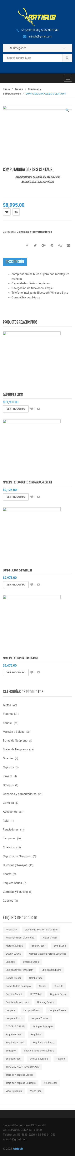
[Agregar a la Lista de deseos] (32, 409)
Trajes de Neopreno (15, 749)
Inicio (6, 89)
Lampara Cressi (31, 1010)
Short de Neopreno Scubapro (39, 1050)
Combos (8, 803)
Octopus (8, 785)
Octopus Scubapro (42, 1026)
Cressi (42, 986)
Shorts (7, 874)
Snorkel (7, 723)
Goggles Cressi (58, 994)
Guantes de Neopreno (17, 1002)
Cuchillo (58, 986)
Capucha (8, 767)
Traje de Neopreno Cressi (19, 1075)
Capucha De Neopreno (17, 856)
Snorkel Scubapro (39, 1058)
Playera (7, 776)
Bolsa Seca (60, 945)
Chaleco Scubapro (51, 970)
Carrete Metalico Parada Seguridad (47, 954)
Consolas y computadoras (34, 231)
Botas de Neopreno (15, 740)
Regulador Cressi (15, 1042)
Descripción (15, 261)
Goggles (8, 900)
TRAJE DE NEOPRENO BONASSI (22, 1066)
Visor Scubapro (14, 1091)
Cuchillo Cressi (14, 994)
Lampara (10, 1010)
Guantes (8, 758)
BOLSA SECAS (13, 954)
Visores (8, 714)
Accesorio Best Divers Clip (20, 937)
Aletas (7, 705)
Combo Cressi (13, 978)
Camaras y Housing (15, 892)
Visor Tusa (36, 1091)
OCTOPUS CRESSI (15, 1026)
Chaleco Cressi (31, 962)
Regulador (36, 1034)
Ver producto (16, 408)
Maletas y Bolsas (13, 731)
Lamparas (9, 838)
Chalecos (9, 847)
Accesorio (11, 929)
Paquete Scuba (12, 883)
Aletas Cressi (49, 937)
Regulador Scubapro (43, 1042)
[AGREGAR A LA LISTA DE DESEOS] (7, 212)
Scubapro (11, 1050)
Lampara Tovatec (40, 1018)
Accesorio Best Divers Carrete (41, 929)
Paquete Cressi (14, 1034)
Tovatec (60, 1058)
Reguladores (11, 829)
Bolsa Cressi (38, 945)
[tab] (15, 262)
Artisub (18, 1148)
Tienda (19, 89)
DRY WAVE (36, 994)
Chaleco (10, 962)
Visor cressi (50, 1083)
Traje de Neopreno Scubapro (21, 1083)
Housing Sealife (45, 1002)
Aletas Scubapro (14, 945)
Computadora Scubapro (18, 986)
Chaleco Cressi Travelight (19, 970)
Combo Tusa (35, 978)
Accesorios (10, 811)
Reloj (6, 820)
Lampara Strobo (14, 1018)
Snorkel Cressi (13, 1058)
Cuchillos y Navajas (15, 865)
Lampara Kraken (57, 1010)
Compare (16, 212)
